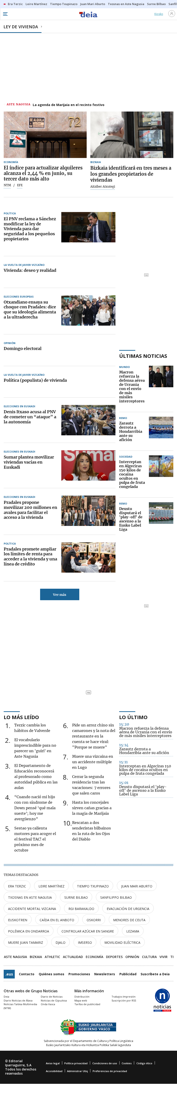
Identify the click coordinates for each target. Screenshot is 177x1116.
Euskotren (17, 920)
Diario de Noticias (51, 996)
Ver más (59, 595)
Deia (6, 996)
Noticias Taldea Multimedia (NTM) (20, 1006)
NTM (7, 185)
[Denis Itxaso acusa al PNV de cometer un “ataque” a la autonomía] (88, 420)
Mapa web (80, 1000)
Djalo (60, 942)
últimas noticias (143, 355)
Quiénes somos (51, 974)
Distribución (81, 996)
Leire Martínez (51, 886)
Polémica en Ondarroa (28, 931)
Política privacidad (76, 1063)
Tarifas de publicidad (87, 1004)
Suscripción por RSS (124, 1000)
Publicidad (127, 974)
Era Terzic (17, 886)
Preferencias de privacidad (110, 1071)
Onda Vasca (48, 1004)
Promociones (79, 974)
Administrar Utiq (77, 1071)
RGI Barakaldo (81, 909)
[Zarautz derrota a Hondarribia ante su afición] (161, 432)
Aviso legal (53, 1063)
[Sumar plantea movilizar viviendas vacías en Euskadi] (88, 465)
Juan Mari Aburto (136, 886)
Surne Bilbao (76, 897)
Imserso (85, 942)
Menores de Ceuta (129, 920)
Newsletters (104, 974)
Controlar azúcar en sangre (88, 931)
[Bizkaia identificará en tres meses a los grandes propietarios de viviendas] (131, 135)
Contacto (26, 974)
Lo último (133, 717)
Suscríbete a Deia (155, 974)
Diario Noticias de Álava (18, 1000)
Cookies (127, 1063)
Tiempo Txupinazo (93, 886)
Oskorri (94, 920)
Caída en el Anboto (57, 920)
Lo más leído (21, 717)
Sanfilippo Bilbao (116, 897)
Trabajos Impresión (124, 996)
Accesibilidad (54, 1071)
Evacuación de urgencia (128, 909)
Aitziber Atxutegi (102, 187)
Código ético (144, 1063)
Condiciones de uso (104, 1063)
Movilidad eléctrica (122, 942)
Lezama (132, 931)
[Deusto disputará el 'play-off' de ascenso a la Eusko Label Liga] (161, 519)
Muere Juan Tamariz (25, 942)
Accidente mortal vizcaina (32, 909)
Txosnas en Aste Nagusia (30, 897)
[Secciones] (5, 14)
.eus (9, 974)
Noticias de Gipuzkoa (54, 1000)
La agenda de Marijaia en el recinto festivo (68, 105)
